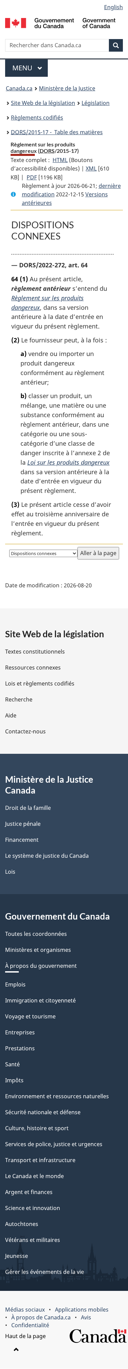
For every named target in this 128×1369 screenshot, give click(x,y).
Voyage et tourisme (30, 1016)
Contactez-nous (25, 731)
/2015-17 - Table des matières (57, 132)
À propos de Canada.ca (41, 1317)
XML (91, 168)
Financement (22, 839)
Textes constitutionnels (35, 651)
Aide (10, 715)
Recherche (18, 699)
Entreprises (20, 1032)
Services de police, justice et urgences (53, 1144)
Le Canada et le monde (34, 1176)
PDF (32, 177)
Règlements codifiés (37, 117)
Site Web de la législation (43, 103)
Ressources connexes (33, 667)
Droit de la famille (28, 808)
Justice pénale (23, 824)
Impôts (14, 1080)
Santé (12, 1064)
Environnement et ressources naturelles (57, 1096)
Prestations (20, 1048)
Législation (96, 103)
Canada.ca (19, 88)
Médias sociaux (25, 1309)
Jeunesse (16, 1256)
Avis (86, 1317)
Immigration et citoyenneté (40, 1000)
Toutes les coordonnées (36, 934)
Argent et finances (29, 1192)
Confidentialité (30, 1325)
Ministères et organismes (38, 950)
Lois (10, 871)
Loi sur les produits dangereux (68, 462)
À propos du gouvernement (41, 966)
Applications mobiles (82, 1309)
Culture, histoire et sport (37, 1128)
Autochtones (21, 1224)
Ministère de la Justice (67, 88)
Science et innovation (32, 1208)
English (113, 7)
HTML (60, 160)
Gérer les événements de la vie (44, 1272)
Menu (30, 67)
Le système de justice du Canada (47, 855)
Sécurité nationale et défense (43, 1112)
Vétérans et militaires (32, 1240)
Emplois (15, 984)
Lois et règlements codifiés (39, 683)
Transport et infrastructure (40, 1160)
